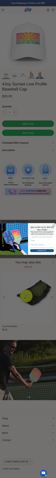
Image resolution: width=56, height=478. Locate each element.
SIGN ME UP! (42, 250)
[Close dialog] (54, 225)
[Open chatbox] (43, 473)
